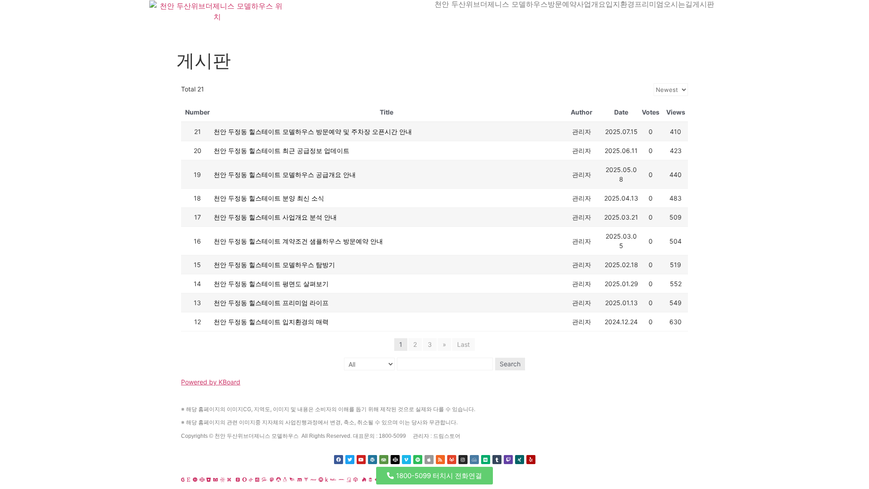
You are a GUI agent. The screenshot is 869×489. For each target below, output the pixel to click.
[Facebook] (338, 459)
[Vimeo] (406, 459)
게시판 (703, 4)
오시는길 (678, 4)
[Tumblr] (496, 459)
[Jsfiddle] (474, 459)
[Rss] (440, 459)
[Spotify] (417, 459)
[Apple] (429, 459)
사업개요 (591, 4)
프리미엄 (649, 4)
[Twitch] (508, 459)
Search (510, 364)
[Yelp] (530, 459)
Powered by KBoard (210, 382)
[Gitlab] (451, 459)
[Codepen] (395, 459)
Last (463, 344)
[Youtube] (361, 459)
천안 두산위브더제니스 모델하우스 (491, 4)
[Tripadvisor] (383, 459)
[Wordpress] (372, 459)
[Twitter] (349, 459)
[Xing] (519, 459)
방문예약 (562, 4)
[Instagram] (463, 459)
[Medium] (485, 459)
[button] (434, 475)
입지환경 (620, 4)
